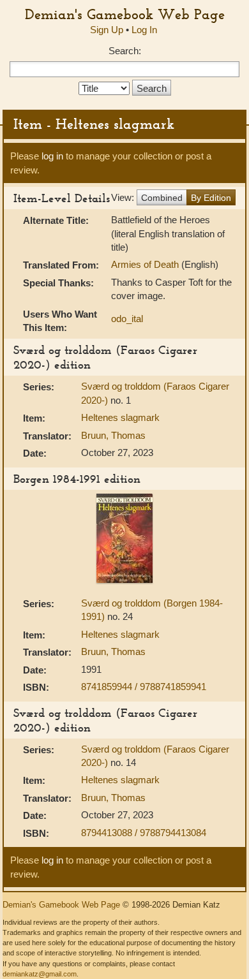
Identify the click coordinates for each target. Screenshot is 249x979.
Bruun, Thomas (113, 435)
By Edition (211, 198)
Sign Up (106, 29)
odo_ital (127, 318)
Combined (162, 198)
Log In (144, 29)
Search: (125, 50)
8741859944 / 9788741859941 (143, 686)
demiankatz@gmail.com (40, 974)
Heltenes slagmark (120, 417)
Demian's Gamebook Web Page (125, 14)
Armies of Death (146, 264)
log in (52, 156)
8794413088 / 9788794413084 (143, 832)
